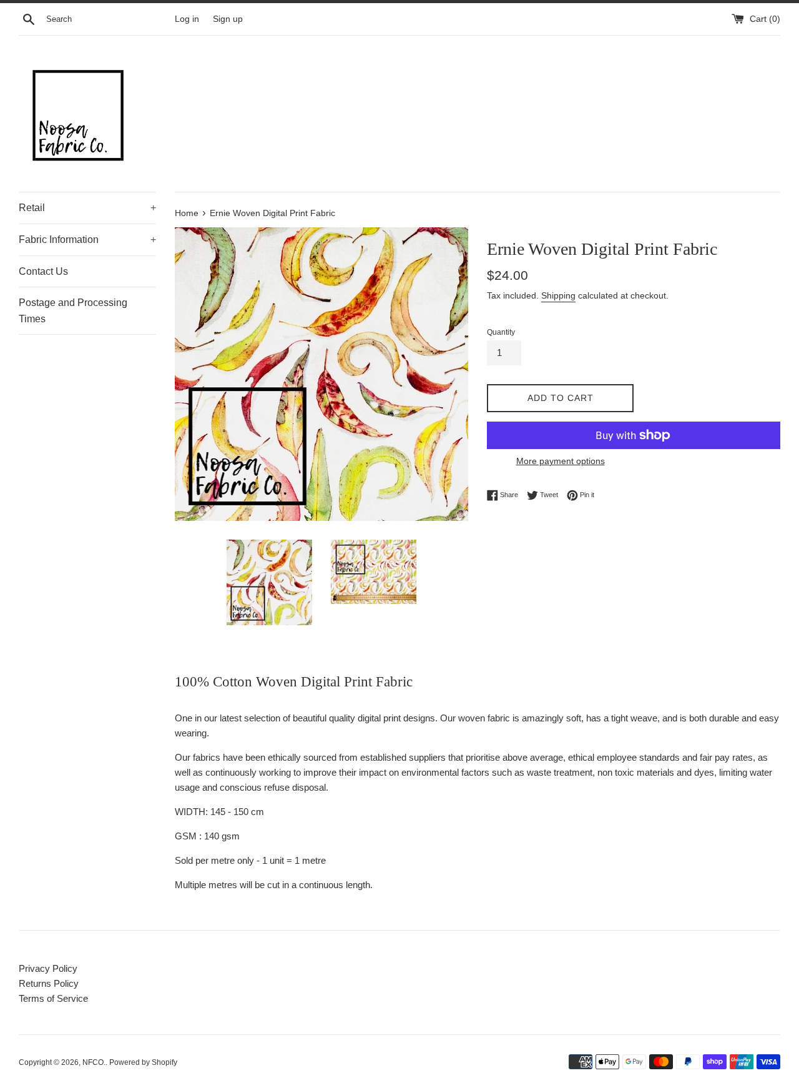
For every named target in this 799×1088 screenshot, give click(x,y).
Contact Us (43, 271)
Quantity (501, 332)
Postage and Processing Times (73, 310)
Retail (87, 207)
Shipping (558, 295)
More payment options (560, 461)
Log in (187, 19)
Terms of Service (53, 998)
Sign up (228, 19)
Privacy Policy (48, 968)
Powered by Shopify (143, 1062)
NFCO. (93, 1062)
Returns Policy (49, 983)
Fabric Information (87, 239)
